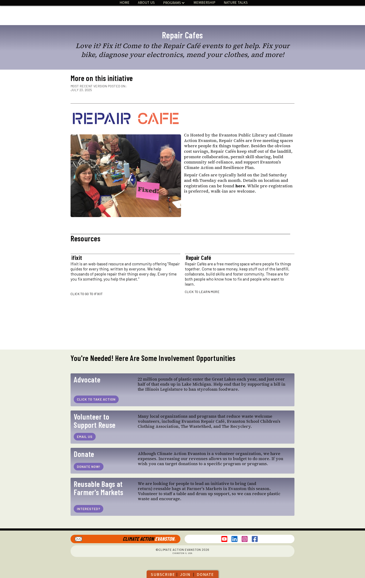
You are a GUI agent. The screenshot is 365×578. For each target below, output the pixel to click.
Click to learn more (202, 292)
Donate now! (88, 467)
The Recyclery (236, 426)
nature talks (236, 2)
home (124, 2)
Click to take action (96, 399)
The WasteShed (196, 426)
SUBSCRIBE (163, 575)
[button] (174, 2)
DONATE (205, 575)
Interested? (88, 509)
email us (85, 437)
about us (146, 2)
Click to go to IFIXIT (87, 294)
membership (204, 2)
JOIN (185, 575)
